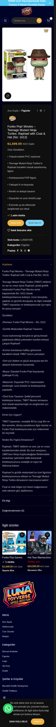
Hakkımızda (7, 626)
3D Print (6, 666)
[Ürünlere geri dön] (41, 111)
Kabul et (37, 721)
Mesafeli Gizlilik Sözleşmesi (15, 686)
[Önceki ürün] (37, 111)
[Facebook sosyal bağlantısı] (17, 251)
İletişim (5, 636)
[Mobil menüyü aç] (5, 21)
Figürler (26, 110)
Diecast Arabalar (10, 651)
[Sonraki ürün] (44, 111)
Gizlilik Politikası (9, 691)
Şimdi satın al (35, 223)
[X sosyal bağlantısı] (21, 251)
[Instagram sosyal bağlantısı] (4, 697)
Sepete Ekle (15, 223)
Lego (4, 661)
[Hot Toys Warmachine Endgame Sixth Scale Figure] (40, 543)
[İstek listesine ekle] (22, 534)
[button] (8, 570)
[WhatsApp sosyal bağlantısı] (25, 251)
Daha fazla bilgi (18, 721)
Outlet (5, 671)
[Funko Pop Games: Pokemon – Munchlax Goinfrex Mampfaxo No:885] (14, 543)
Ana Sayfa (13, 110)
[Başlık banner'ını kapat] (50, 3)
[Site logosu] (27, 11)
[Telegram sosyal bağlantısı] (29, 251)
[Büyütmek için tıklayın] (7, 95)
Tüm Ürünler (8, 631)
